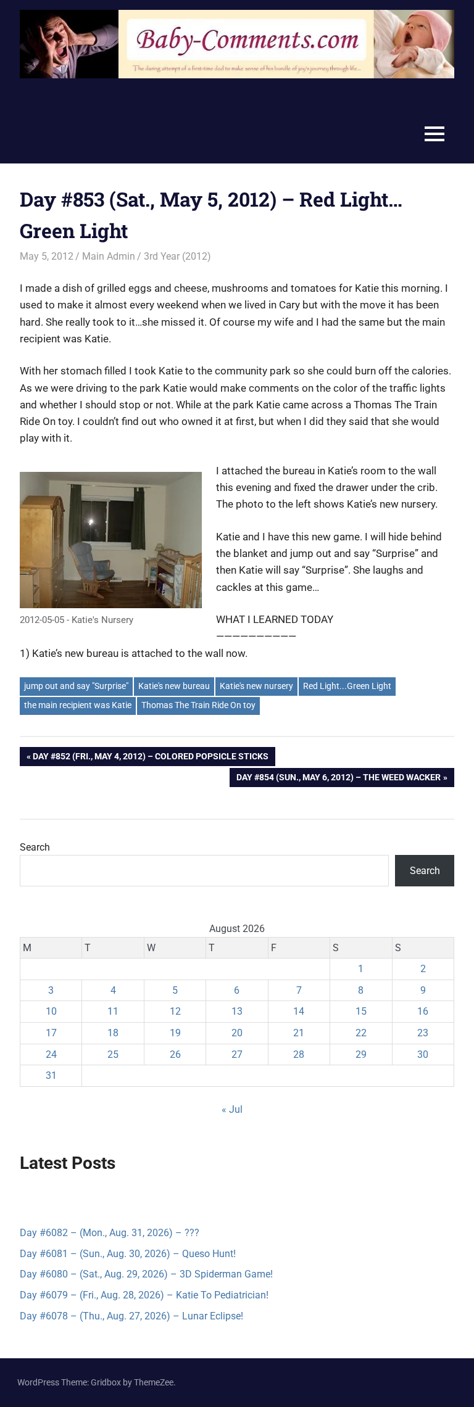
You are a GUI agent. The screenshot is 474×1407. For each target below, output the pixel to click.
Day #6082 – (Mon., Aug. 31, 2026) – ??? (109, 1233)
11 (112, 1011)
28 (298, 1054)
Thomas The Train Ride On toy (198, 705)
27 (237, 1054)
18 (112, 1033)
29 (361, 1054)
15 (361, 1011)
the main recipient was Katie (77, 705)
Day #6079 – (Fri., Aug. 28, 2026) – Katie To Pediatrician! (144, 1295)
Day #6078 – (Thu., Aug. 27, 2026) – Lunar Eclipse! (131, 1316)
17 (51, 1033)
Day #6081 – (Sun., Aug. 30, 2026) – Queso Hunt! (128, 1254)
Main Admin (108, 256)
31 (51, 1075)
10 (51, 1011)
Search (35, 847)
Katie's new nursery (256, 686)
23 (422, 1033)
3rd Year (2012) (177, 256)
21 (298, 1033)
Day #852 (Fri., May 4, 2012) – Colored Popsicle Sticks (150, 758)
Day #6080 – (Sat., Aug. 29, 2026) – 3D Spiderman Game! (146, 1274)
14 (298, 1011)
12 (175, 1011)
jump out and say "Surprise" (76, 686)
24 (51, 1054)
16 (422, 1011)
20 (237, 1033)
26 (175, 1054)
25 (112, 1054)
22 (361, 1033)
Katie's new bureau (174, 686)
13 (237, 1011)
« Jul (232, 1109)
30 (422, 1054)
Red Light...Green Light (347, 686)
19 (175, 1033)
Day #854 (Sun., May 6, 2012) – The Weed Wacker (338, 779)
